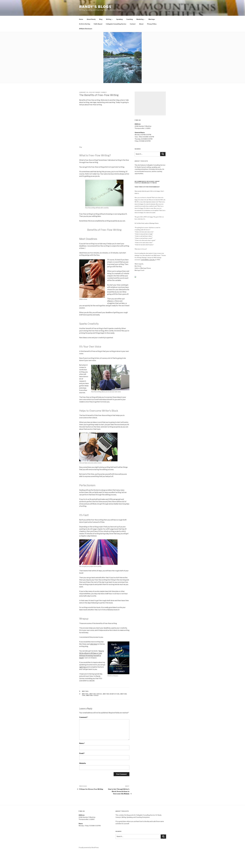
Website (82, 763)
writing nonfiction (111, 694)
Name (82, 743)
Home (81, 19)
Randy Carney (101, 92)
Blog (100, 19)
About (141, 24)
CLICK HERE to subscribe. (148, 259)
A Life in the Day (84, 24)
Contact (133, 24)
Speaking (119, 19)
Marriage (152, 19)
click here (93, 644)
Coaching (129, 19)
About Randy (91, 19)
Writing (108, 19)
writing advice (95, 694)
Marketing (140, 19)
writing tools (92, 695)
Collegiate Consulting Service (116, 24)
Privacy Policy (151, 24)
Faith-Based (98, 24)
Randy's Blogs (95, 7)
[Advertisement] (150, 103)
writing (85, 694)
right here (83, 667)
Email (82, 753)
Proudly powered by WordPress (89, 847)
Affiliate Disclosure (85, 28)
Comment (83, 717)
